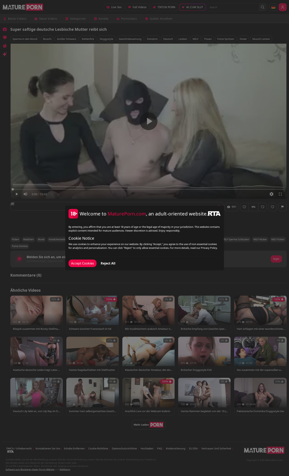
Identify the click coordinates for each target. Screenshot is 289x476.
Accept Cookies (82, 263)
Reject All (108, 263)
